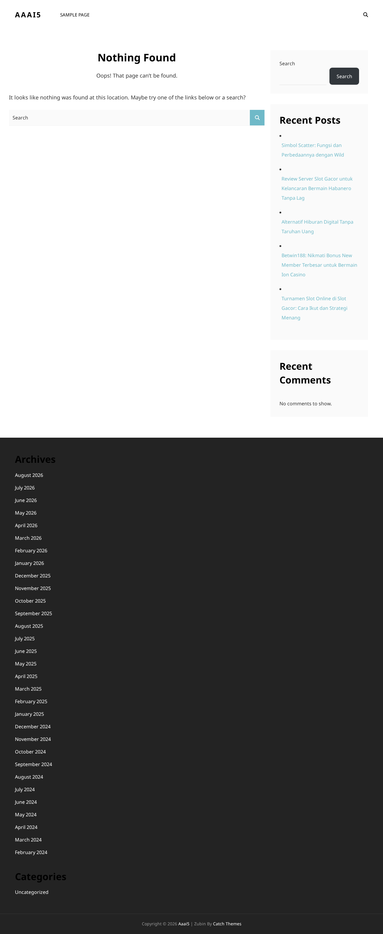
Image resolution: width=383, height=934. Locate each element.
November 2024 (33, 739)
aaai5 (28, 14)
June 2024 (26, 802)
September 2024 (33, 764)
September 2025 (33, 613)
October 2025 (30, 601)
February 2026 (31, 550)
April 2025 (26, 676)
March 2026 (28, 538)
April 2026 (26, 525)
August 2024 (29, 777)
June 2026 (26, 500)
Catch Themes (227, 924)
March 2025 (28, 689)
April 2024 (26, 827)
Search (287, 63)
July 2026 (25, 487)
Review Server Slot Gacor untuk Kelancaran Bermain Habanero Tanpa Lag (317, 188)
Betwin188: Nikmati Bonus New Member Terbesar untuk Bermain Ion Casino (319, 265)
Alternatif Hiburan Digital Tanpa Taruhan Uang (317, 227)
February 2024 (31, 852)
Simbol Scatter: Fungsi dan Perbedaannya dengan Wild (313, 150)
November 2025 (33, 588)
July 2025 (25, 638)
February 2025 (31, 701)
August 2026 (29, 475)
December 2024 (33, 726)
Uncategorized (31, 892)
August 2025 (29, 626)
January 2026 (29, 563)
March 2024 (28, 839)
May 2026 (26, 513)
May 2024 (26, 814)
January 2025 (29, 714)
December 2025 (33, 575)
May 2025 (26, 663)
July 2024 (25, 789)
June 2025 (26, 651)
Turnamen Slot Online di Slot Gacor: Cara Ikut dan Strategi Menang (314, 308)
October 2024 (30, 751)
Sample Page (74, 15)
